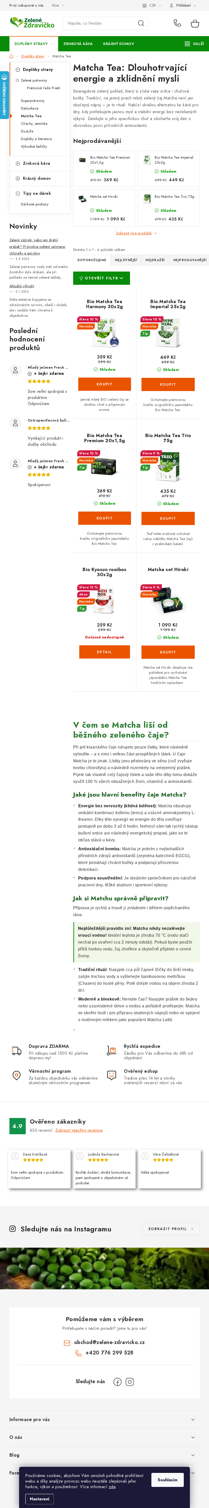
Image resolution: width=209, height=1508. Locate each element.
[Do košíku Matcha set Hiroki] (168, 652)
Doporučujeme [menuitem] (92, 260)
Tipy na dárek (37, 193)
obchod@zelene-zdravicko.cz (109, 1342)
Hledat (141, 23)
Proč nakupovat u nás (26, 5)
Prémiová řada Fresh (43, 88)
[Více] (194, 43)
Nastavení (39, 1499)
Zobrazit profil (167, 1228)
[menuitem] (33, 43)
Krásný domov (37, 178)
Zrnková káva (36, 163)
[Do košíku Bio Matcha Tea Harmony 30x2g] (104, 384)
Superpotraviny (33, 100)
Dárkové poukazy (35, 204)
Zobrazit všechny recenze (79, 1130)
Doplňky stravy (38, 69)
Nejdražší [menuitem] (155, 260)
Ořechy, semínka (34, 123)
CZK (152, 5)
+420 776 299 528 (178, 23)
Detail (104, 652)
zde (112, 1487)
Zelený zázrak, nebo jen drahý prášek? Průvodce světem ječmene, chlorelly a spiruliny (37, 246)
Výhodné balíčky (34, 146)
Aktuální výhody (21, 286)
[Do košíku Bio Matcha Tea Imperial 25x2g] (168, 384)
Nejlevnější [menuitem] (126, 260)
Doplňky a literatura (36, 138)
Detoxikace (29, 108)
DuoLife (27, 131)
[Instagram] (130, 1382)
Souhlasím (167, 1480)
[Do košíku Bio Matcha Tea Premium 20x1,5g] (104, 518)
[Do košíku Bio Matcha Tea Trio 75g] (168, 518)
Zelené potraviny (34, 80)
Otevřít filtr (101, 278)
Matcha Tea (31, 115)
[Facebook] (117, 1382)
